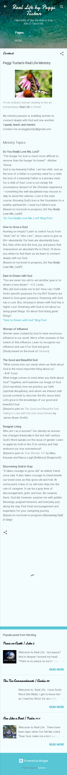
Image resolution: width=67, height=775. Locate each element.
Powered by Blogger (35, 760)
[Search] (62, 7)
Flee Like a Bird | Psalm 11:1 (21, 718)
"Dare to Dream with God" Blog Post (25, 320)
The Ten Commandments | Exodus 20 (26, 681)
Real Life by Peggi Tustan (33, 10)
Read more (56, 669)
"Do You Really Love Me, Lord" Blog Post (27, 218)
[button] (62, 54)
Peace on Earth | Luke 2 (18, 643)
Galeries (41, 768)
